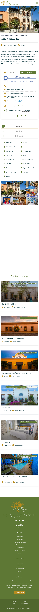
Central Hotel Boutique (11, 304)
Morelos (21, 410)
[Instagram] (19, 520)
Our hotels (20, 539)
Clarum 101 (6, 442)
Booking (20, 536)
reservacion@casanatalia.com (15, 89)
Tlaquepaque (8, 482)
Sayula (6, 376)
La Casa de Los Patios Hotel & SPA (16, 373)
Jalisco (15, 341)
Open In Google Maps (20, 106)
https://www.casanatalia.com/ (15, 93)
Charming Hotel (23, 35)
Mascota (6, 341)
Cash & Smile (14, 35)
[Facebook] (16, 520)
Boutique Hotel (5, 35)
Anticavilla (6, 408)
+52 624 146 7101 (12, 86)
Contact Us (20, 553)
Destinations (20, 545)
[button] (19, 592)
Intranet (20, 566)
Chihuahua (7, 307)
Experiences (20, 547)
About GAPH (20, 568)
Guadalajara (7, 445)
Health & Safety (20, 550)
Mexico (23, 45)
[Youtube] (22, 520)
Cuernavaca (7, 410)
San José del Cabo (10, 45)
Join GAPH (20, 563)
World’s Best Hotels (20, 542)
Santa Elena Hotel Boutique (13, 338)
